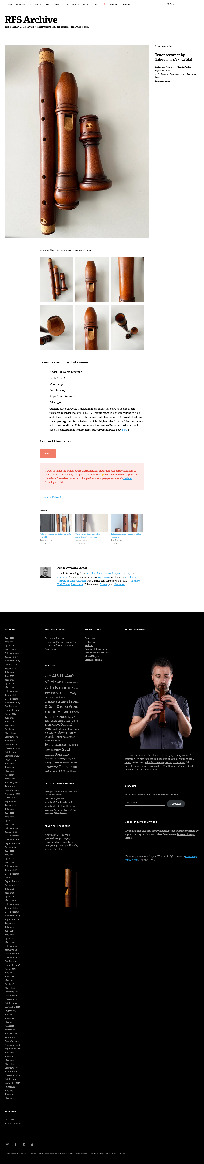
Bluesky (104, 584)
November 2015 (12, 1075)
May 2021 (9, 854)
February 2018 (11, 991)
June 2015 (9, 1094)
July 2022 (9, 809)
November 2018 (12, 957)
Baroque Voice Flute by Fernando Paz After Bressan (61, 793)
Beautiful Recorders (96, 649)
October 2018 (11, 961)
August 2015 (10, 1087)
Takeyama (191, 74)
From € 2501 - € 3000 (68, 720)
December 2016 (12, 1041)
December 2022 (12, 790)
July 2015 (9, 1090)
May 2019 (9, 934)
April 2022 (9, 820)
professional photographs (59, 838)
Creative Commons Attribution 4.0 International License (96, 1153)
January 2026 (11, 657)
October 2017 (11, 1003)
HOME (9, 4)
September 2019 (12, 919)
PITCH (56, 4)
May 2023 (9, 771)
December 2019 (12, 911)
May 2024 (9, 725)
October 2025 (11, 664)
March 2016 (10, 1064)
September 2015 (12, 1083)
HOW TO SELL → (23, 4)
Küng (71, 729)
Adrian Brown (72, 682)
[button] (57, 280)
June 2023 (9, 767)
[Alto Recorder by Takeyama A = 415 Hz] (56, 523)
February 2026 (12, 653)
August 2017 (10, 1010)
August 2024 (10, 714)
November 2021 (12, 839)
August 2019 (10, 923)
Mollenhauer (62, 737)
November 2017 (12, 999)
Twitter (89, 645)
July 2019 (9, 927)
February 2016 (11, 1068)
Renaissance (55, 744)
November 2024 (12, 702)
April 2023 (9, 775)
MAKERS (75, 4)
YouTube (32, 1144)
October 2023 (11, 752)
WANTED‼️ (100, 4)
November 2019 (12, 915)
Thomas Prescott (70, 763)
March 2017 (10, 1029)
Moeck (49, 737)
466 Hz (61, 682)
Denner (64, 693)
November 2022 (12, 794)
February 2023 (11, 782)
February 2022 (11, 828)
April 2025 (9, 683)
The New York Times (174, 766)
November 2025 (12, 660)
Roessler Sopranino (54, 798)
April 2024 (9, 729)
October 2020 (11, 877)
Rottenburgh (53, 750)
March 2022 (10, 824)
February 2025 (12, 691)
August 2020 (10, 885)
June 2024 (9, 721)
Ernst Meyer (61, 697)
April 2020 (9, 896)
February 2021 (11, 866)
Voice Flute (59, 770)
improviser (110, 573)
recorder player (94, 573)
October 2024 (11, 706)
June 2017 (9, 1018)
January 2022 (11, 832)
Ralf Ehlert (56, 740)
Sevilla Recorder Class (97, 652)
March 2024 (10, 733)
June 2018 (9, 976)
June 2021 (9, 851)
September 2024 (12, 710)
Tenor (157, 77)
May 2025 (9, 680)
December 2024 (12, 699)
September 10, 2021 (163, 70)
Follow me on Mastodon (145, 769)
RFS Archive (31, 19)
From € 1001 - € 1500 (61, 709)
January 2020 (11, 908)
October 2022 (11, 797)
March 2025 (10, 687)
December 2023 (12, 744)
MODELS (87, 4)
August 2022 (10, 805)
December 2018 (12, 953)
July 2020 (9, 889)
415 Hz (157, 74)
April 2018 (9, 984)
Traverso (51, 767)
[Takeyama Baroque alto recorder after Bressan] (91, 523)
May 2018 (9, 980)
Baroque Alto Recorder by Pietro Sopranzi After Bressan (60, 811)
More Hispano (92, 656)
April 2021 (9, 858)
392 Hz (48, 676)
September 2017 (12, 1007)
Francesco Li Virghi (56, 701)
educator (62, 577)
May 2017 (9, 1022)
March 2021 (10, 862)
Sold (66, 749)
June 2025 (9, 676)
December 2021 (12, 835)
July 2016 (9, 1052)
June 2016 (9, 1056)
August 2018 (10, 969)
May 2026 (9, 641)
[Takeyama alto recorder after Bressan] (127, 523)
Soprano (62, 754)
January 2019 (11, 949)
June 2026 (9, 638)
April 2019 (9, 938)
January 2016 (11, 1071)
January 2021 (11, 870)
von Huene (71, 770)
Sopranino (49, 755)
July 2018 (9, 972)
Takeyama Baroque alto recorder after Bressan (87, 535)
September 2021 (12, 843)
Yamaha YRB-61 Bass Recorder (59, 802)
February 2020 (12, 904)
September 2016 (12, 1048)
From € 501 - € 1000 (178, 74)
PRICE (47, 4)
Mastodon (119, 584)
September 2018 (12, 965)
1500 (124, 429)
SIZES (65, 4)
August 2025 (10, 668)
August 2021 (10, 847)
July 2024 (9, 717)
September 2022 (12, 801)
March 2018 (10, 988)
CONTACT (126, 4)
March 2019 (10, 942)
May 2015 (9, 1098)
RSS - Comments (13, 1123)
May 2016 (9, 1060)
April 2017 (9, 1026)
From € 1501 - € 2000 (62, 714)
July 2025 (9, 672)
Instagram (90, 642)
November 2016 (12, 1045)
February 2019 (11, 946)
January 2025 (11, 695)
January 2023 (11, 786)
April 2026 (9, 645)
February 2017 (11, 1033)
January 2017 (11, 1037)
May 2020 (9, 893)
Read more (77, 584)
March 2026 (10, 649)
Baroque (165, 74)
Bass (75, 688)
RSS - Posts (10, 1119)
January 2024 (11, 740)
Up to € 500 (68, 767)
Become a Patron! (50, 497)
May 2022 (9, 816)
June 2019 (9, 930)
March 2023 (10, 778)
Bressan (51, 693)
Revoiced (72, 744)
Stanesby (50, 758)
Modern (59, 733)
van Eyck (48, 771)
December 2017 (12, 995)
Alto (49, 688)
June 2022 (9, 813)
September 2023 (12, 755)
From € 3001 (52, 724)
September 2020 (12, 881)
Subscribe (175, 803)
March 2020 (10, 900)
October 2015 (11, 1079)
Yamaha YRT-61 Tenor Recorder (60, 806)
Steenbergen (61, 758)
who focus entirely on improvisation (165, 762)
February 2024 (12, 736)
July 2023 (9, 763)
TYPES (38, 4)
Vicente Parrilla (184, 67)
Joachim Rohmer (59, 729)
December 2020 (12, 874)
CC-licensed (63, 834)
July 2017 (9, 1014)
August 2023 (10, 759)
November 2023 (12, 748)
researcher (123, 573)
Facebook (90, 638)
